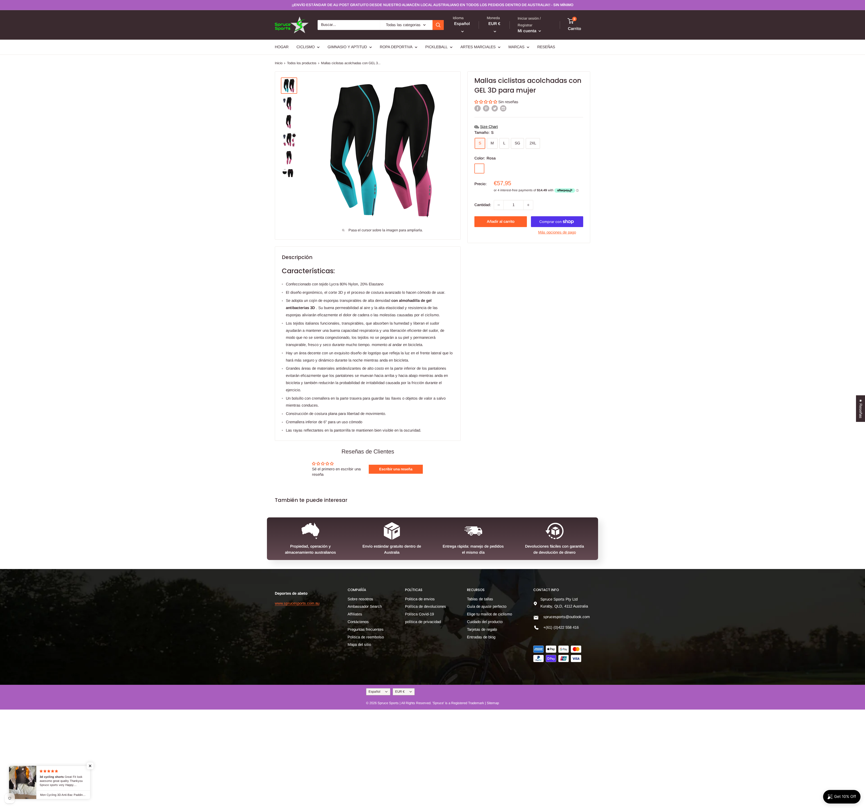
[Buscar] (438, 25)
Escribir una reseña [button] (395, 469)
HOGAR (282, 47)
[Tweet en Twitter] (495, 108)
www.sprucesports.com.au (297, 603)
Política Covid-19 (419, 614)
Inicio (278, 63)
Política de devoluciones (425, 606)
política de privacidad (423, 622)
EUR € (400, 691)
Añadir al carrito (500, 221)
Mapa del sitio (359, 644)
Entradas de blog (481, 637)
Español (374, 691)
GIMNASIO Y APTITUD (347, 47)
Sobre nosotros (360, 599)
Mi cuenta (527, 31)
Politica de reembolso (366, 637)
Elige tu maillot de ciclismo (489, 614)
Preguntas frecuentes (366, 629)
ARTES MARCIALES (478, 47)
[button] (486, 102)
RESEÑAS (546, 47)
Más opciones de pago (557, 232)
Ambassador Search (365, 606)
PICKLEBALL (436, 47)
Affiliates (355, 614)
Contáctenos (358, 622)
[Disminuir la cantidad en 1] (498, 205)
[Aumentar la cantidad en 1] (528, 205)
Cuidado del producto (485, 622)
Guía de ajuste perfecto (486, 606)
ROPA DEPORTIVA (396, 47)
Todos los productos (301, 63)
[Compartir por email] (503, 108)
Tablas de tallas (480, 599)
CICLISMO (305, 47)
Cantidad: (482, 205)
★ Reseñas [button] (860, 408)
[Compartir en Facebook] (477, 108)
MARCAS (516, 47)
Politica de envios (420, 599)
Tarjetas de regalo (482, 629)
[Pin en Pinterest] (486, 108)
